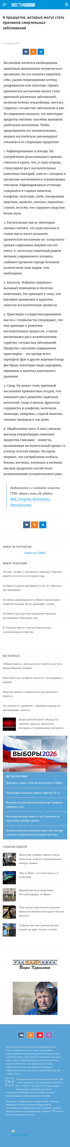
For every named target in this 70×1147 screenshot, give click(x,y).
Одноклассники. (21, 505)
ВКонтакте (41, 499)
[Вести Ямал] (26, 5)
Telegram (24, 499)
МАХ (13, 499)
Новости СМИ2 (35, 553)
